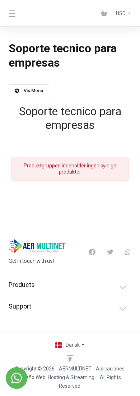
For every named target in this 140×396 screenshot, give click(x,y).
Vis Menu (33, 90)
